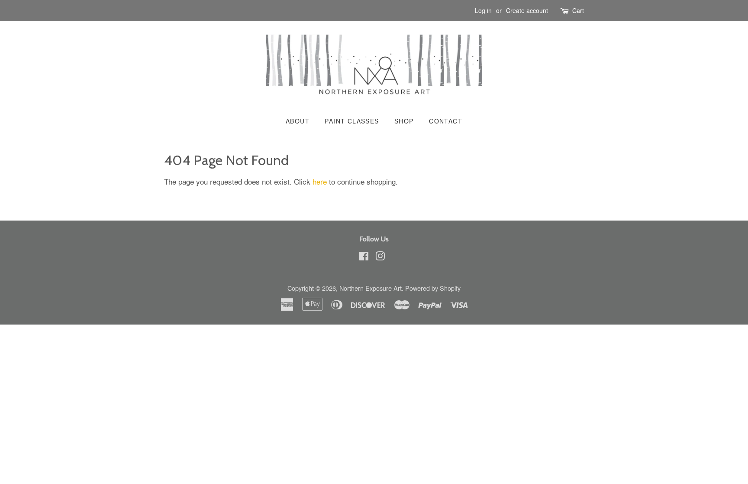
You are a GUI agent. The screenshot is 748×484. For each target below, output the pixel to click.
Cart (578, 10)
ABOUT (298, 121)
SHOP (404, 121)
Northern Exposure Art (370, 287)
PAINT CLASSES (352, 121)
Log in (483, 10)
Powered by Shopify (433, 287)
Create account (527, 10)
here (320, 181)
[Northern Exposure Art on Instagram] (380, 257)
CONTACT (445, 121)
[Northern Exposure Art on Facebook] (364, 257)
